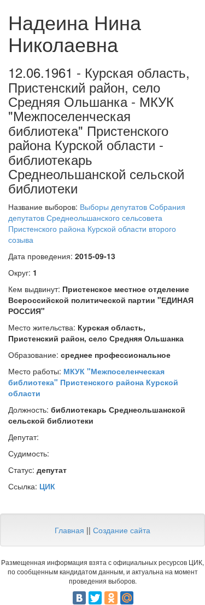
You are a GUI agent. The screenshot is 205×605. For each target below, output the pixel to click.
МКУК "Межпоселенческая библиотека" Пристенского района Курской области (93, 382)
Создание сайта (121, 529)
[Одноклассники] (111, 597)
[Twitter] (95, 597)
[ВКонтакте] (79, 597)
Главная (69, 529)
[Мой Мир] (126, 597)
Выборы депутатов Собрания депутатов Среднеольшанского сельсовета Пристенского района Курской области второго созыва (96, 223)
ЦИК (47, 486)
